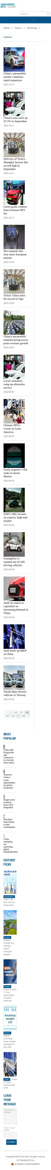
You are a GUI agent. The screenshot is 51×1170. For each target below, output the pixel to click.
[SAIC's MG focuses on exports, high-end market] (14, 500)
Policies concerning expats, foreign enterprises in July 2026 (9, 1041)
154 (12, 716)
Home (6, 25)
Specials (9, 32)
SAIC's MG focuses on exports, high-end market (15, 517)
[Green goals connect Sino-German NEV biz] (14, 192)
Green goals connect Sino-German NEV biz (15, 210)
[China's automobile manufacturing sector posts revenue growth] (14, 322)
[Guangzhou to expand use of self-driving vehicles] (14, 544)
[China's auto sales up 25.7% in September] (14, 104)
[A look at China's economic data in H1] (10, 1064)
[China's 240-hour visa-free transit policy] (10, 881)
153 (7, 716)
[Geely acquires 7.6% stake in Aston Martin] (14, 455)
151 (21, 712)
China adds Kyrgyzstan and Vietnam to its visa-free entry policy (9, 756)
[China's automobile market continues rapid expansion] (14, 59)
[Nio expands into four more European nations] (14, 237)
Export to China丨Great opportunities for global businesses (9, 781)
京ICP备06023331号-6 (25, 1160)
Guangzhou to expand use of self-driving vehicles (14, 562)
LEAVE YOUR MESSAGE (10, 1100)
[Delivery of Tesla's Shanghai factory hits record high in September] (14, 145)
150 (15, 712)
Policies (22, 25)
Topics (25, 32)
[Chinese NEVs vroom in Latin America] (14, 411)
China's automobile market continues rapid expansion (15, 77)
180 (23, 716)
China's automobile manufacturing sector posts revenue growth (16, 340)
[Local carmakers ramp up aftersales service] (14, 367)
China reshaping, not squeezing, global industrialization (9, 845)
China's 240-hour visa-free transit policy (9, 902)
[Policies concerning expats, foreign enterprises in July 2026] (10, 1018)
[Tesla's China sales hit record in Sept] (14, 281)
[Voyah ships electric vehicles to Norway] (14, 677)
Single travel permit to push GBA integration (9, 804)
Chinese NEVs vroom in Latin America (12, 429)
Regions (41, 32)
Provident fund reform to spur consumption (9, 823)
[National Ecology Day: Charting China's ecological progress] (10, 922)
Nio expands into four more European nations (15, 254)
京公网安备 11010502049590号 (27, 1164)
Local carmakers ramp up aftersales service (14, 384)
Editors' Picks (10, 862)
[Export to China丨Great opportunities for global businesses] (10, 971)
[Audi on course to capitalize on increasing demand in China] (14, 589)
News (37, 25)
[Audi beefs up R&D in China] (14, 636)
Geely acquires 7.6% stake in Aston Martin (15, 473)
